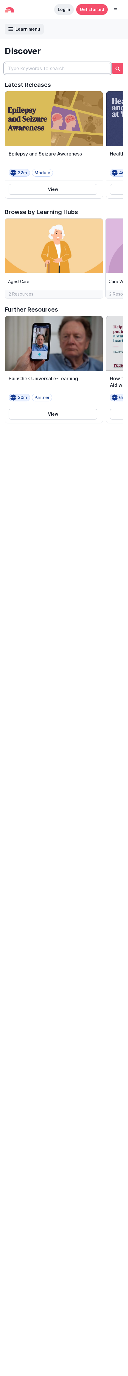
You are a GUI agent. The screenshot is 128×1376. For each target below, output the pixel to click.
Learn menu (27, 29)
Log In (64, 9)
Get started (92, 9)
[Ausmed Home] (9, 10)
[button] (115, 9)
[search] (117, 68)
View (53, 189)
